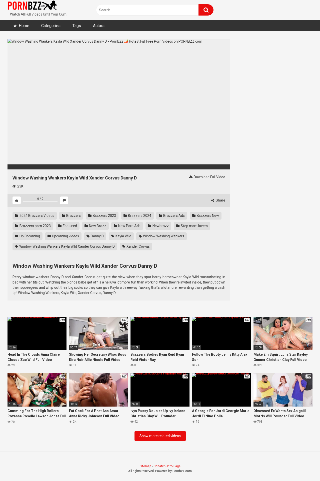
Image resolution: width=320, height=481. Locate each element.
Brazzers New (207, 216)
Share (220, 200)
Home (24, 25)
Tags (76, 25)
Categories (50, 25)
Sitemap (145, 466)
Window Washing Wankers (163, 236)
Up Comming (29, 236)
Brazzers (73, 216)
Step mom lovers (194, 226)
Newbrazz (160, 226)
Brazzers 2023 (104, 216)
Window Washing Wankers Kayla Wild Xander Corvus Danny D (66, 246)
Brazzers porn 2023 (35, 226)
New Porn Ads (129, 226)
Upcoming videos (65, 236)
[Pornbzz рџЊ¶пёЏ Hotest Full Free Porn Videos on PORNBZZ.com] (33, 6)
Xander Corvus (138, 246)
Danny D (97, 236)
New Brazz (97, 226)
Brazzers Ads (173, 216)
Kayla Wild (123, 236)
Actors (98, 25)
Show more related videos (160, 436)
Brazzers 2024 (139, 216)
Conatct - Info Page (167, 466)
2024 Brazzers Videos (36, 216)
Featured (69, 226)
